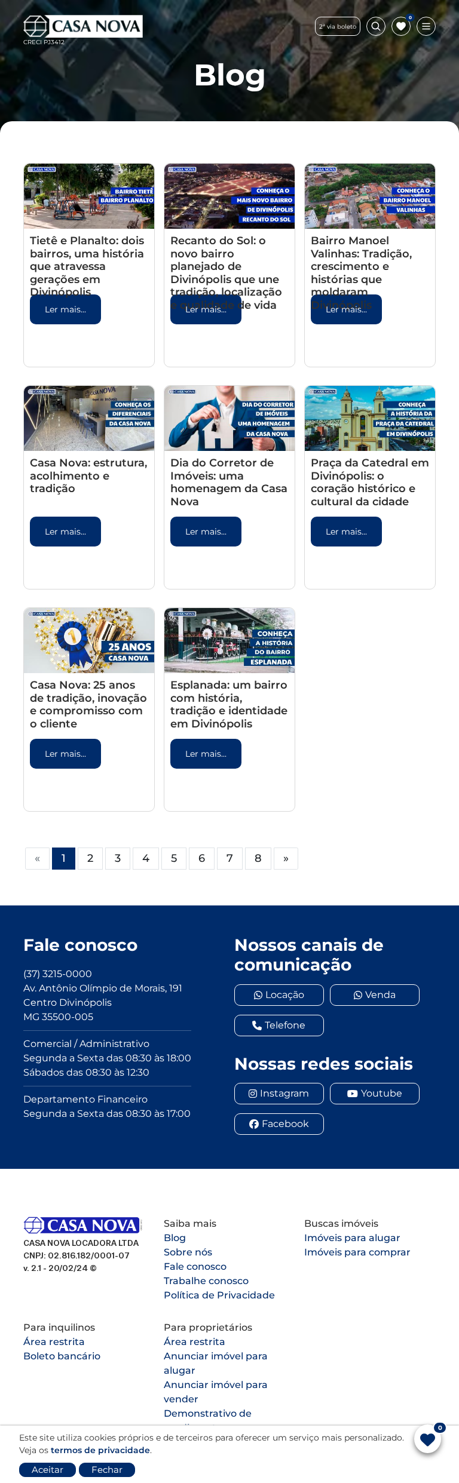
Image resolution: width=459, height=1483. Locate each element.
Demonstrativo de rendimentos (208, 1420)
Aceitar (47, 1469)
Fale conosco (195, 1266)
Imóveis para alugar (352, 1237)
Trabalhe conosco (206, 1281)
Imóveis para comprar (357, 1252)
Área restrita (54, 1341)
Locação (284, 994)
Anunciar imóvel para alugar (216, 1363)
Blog (175, 1237)
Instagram (284, 1093)
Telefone (285, 1025)
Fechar (107, 1469)
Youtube (381, 1093)
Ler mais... (65, 309)
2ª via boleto (337, 26)
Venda (380, 994)
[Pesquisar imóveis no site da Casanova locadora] (375, 26)
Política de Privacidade (219, 1295)
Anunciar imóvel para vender (216, 1392)
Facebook (285, 1123)
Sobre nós (188, 1252)
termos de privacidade (100, 1450)
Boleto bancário (61, 1356)
